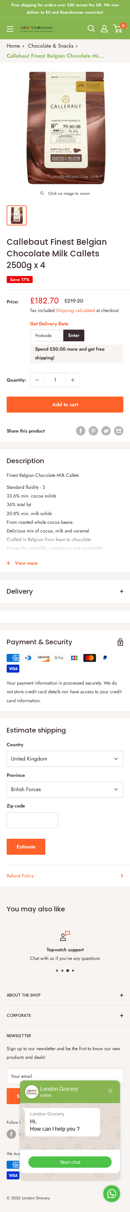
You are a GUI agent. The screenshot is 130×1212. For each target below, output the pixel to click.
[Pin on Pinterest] (93, 431)
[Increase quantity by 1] (73, 380)
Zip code (16, 805)
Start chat (70, 1162)
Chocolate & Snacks (50, 46)
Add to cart (65, 404)
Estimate (26, 846)
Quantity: (16, 380)
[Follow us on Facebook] (11, 1134)
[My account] (104, 28)
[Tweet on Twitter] (106, 431)
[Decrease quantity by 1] (37, 380)
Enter (73, 335)
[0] (118, 29)
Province (16, 775)
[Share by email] (118, 431)
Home (13, 46)
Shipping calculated (75, 310)
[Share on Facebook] (80, 431)
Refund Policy (20, 875)
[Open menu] (10, 29)
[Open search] (91, 28)
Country (15, 744)
